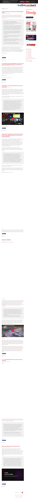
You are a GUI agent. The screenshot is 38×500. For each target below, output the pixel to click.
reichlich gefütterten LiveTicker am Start (17, 346)
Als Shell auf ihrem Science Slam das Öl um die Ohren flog (12, 86)
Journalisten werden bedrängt (6, 342)
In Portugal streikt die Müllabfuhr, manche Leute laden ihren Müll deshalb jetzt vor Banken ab (13, 64)
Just (3, 438)
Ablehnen (27, 1)
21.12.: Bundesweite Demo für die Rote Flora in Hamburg (12, 360)
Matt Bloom (5, 77)
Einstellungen (32, 1)
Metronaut (6, 126)
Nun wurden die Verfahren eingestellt (17, 149)
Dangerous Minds (9, 77)
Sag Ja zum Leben (30, 50)
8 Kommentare (4, 486)
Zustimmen (22, 1)
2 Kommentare (4, 442)
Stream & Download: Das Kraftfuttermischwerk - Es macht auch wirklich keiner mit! (31, 20)
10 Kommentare (4, 130)
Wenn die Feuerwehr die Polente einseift (11, 446)
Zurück (16, 492)
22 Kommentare (4, 82)
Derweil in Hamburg (6, 239)
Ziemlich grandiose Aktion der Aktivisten (7, 89)
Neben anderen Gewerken (17, 67)
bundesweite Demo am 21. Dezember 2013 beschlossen (12, 420)
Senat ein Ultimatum (21, 300)
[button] (4, 57)
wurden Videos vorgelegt (6, 147)
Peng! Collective (16, 89)
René (5, 482)
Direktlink (3, 126)
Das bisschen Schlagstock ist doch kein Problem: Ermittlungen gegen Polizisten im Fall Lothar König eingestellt (12, 135)
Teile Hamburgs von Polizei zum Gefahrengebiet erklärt (12, 12)
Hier (28, 41)
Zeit (3, 55)
